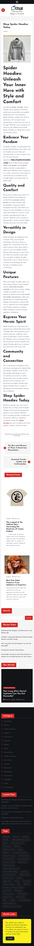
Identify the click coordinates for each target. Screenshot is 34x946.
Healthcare (27, 881)
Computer (7, 733)
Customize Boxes (9, 859)
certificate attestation (20, 852)
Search (6, 611)
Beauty (17, 846)
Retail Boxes (21, 897)
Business (6, 725)
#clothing (6, 836)
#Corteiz (16, 836)
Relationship (8, 771)
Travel (6, 783)
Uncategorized (9, 787)
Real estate (8, 768)
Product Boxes (8, 897)
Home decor (8, 760)
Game (6, 748)
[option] (17, 686)
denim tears (23, 862)
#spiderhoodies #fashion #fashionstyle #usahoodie (17, 435)
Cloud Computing (9, 729)
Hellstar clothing (9, 884)
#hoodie (6, 840)
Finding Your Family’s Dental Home (12, 650)
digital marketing (9, 865)
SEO (5, 900)
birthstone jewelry (9, 849)
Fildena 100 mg (25, 875)
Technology (7, 779)
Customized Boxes (24, 859)
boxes (21, 849)
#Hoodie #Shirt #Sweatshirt (21, 840)
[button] (28, 665)
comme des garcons (10, 855)
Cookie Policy (16, 934)
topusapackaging (25, 900)
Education (7, 740)
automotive (7, 846)
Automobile (7, 721)
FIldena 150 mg (8, 878)
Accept (10, 938)
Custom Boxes (24, 855)
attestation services (18, 843)
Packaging (19, 890)
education (25, 871)
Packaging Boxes (9, 894)
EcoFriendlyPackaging (10, 871)
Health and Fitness (9, 687)
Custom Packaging (9, 862)
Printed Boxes (23, 894)
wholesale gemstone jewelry (12, 906)
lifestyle (27, 884)
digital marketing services (11, 868)
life (19, 884)
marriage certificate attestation (14, 887)
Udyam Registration (10, 903)
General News (8, 752)
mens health (7, 890)
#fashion (26, 836)
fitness (20, 878)
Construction (8, 736)
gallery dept (7, 881)
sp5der (13, 900)
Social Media (8, 775)
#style (6, 843)
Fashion (5, 31)
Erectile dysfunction (10, 875)
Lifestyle (6, 764)
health (17, 881)
